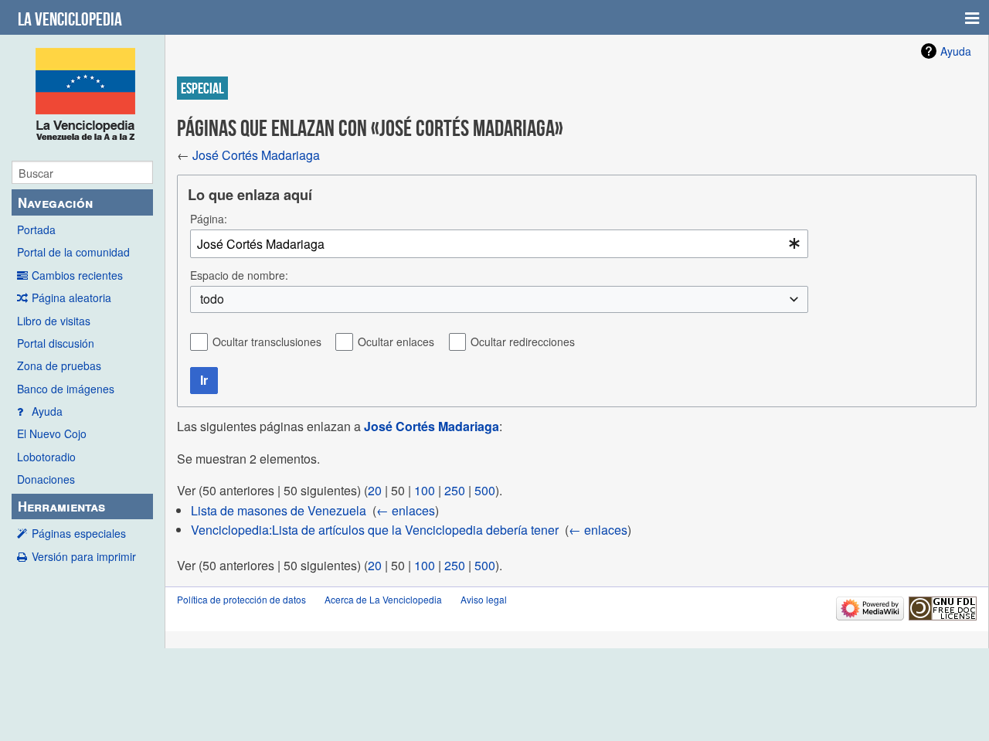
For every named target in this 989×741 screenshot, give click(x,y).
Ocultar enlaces (396, 341)
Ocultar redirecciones (523, 341)
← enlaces (405, 510)
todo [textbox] (212, 299)
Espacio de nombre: (239, 275)
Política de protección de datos (241, 599)
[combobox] (499, 243)
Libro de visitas (53, 320)
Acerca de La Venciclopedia (383, 599)
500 (484, 490)
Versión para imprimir (84, 556)
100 (424, 490)
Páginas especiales (79, 533)
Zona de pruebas (59, 365)
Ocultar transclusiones (266, 341)
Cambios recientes (77, 275)
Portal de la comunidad (73, 252)
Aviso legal (484, 599)
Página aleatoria (71, 297)
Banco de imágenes (65, 388)
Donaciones (46, 479)
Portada (36, 229)
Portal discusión (55, 343)
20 (375, 490)
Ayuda (47, 411)
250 (454, 490)
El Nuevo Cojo (52, 433)
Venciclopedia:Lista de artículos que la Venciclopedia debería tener (375, 530)
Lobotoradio (46, 456)
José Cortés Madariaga (256, 155)
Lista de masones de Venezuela (278, 510)
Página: (208, 218)
